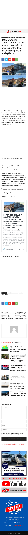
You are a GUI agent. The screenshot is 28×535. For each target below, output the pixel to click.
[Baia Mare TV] (14, 485)
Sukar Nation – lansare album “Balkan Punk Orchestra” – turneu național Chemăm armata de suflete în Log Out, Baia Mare (18, 369)
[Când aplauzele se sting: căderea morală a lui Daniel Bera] (5, 377)
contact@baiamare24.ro (17, 525)
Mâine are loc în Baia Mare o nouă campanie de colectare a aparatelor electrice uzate (18, 393)
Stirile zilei (23, 37)
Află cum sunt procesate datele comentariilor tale (13, 444)
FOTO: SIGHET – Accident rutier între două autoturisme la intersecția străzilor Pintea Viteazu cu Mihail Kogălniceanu (7, 316)
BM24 (6, 55)
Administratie (4, 386)
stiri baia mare (5, 294)
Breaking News (7, 37)
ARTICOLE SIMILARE (6, 342)
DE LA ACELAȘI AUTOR (17, 342)
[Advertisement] (14, 15)
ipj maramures (14, 292)
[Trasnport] (14, 463)
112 (6, 35)
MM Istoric (18, 37)
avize (9, 292)
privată (20, 292)
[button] (26, 31)
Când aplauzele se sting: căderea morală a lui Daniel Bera (17, 377)
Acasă (2, 35)
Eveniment (13, 37)
